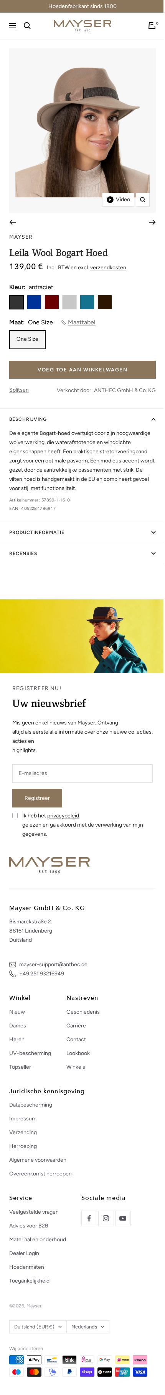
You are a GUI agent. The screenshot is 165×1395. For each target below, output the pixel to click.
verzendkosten (108, 267)
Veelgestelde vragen (34, 1212)
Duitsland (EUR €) (34, 1327)
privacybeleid (63, 815)
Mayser (21, 237)
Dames (17, 1025)
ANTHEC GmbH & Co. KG (125, 390)
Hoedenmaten (26, 1267)
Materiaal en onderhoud (37, 1239)
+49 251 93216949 (41, 973)
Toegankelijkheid (29, 1281)
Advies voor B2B (28, 1225)
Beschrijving (28, 419)
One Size (27, 339)
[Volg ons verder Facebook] (89, 1218)
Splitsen (19, 390)
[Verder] (152, 222)
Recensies (23, 553)
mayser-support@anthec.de (53, 964)
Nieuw (17, 1012)
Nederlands (84, 1327)
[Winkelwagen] (152, 25)
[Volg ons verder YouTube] (122, 1218)
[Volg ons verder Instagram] (106, 1218)
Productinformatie (36, 532)
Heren (17, 1039)
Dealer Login (24, 1253)
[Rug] (12, 222)
